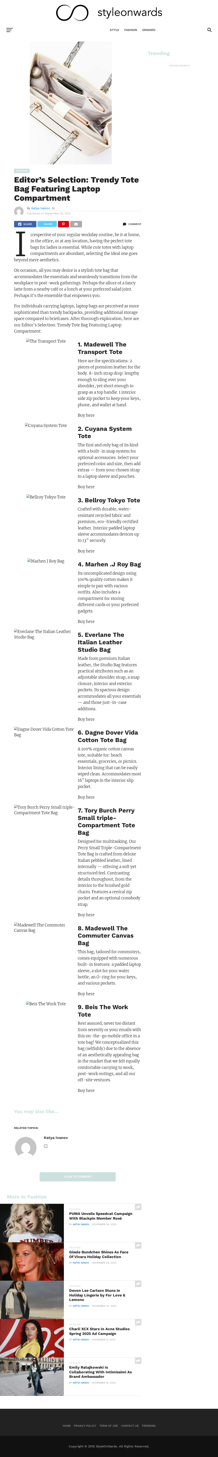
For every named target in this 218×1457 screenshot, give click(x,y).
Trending (149, 1425)
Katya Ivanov (40, 208)
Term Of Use (108, 1425)
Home (67, 1425)
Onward (148, 30)
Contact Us (130, 1425)
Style (114, 30)
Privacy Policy (85, 1425)
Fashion (130, 30)
